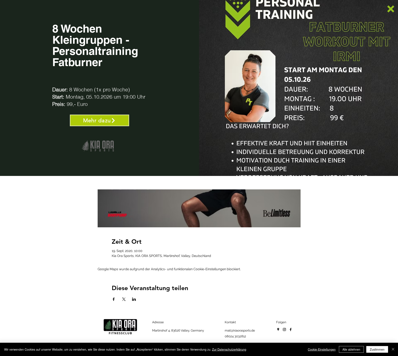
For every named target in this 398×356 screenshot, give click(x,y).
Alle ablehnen (351, 349)
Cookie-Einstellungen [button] (322, 349)
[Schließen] (393, 349)
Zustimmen (377, 349)
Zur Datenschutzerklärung (229, 349)
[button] (390, 8)
